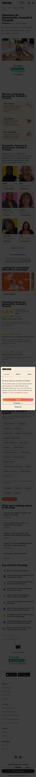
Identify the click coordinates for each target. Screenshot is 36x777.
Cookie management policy (18, 392)
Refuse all (18, 407)
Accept (18, 399)
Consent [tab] (6, 374)
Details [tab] (18, 374)
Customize (16, 403)
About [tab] (30, 374)
